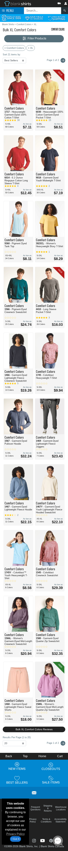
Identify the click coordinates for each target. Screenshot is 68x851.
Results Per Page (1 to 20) (17, 737)
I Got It (15, 838)
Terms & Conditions (46, 820)
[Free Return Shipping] (56, 17)
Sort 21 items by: (12, 54)
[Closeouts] (51, 766)
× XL (30, 47)
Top (25, 756)
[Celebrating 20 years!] (11, 17)
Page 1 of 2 (53, 743)
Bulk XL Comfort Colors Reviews (34, 729)
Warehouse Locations (61, 808)
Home (42, 756)
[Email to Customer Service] (34, 792)
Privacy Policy (15, 833)
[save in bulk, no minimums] (34, 17)
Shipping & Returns (47, 808)
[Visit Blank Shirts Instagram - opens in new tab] (34, 840)
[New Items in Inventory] (17, 766)
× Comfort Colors (14, 47)
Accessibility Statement (60, 820)
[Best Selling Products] (17, 779)
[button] (48, 2)
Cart (60, 756)
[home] (18, 3)
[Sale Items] (51, 779)
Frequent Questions (35, 808)
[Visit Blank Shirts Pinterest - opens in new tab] (51, 840)
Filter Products (36, 38)
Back (8, 756)
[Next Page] (63, 60)
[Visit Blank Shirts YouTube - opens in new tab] (43, 840)
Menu (9, 10)
